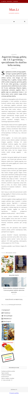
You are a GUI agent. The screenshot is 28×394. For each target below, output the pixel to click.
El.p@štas (3, 1)
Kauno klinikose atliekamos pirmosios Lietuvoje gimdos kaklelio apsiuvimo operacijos (14, 290)
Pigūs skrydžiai (5, 373)
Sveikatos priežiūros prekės (8, 371)
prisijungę (5, 304)
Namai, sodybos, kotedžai (7, 378)
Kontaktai (9, 1)
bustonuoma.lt (5, 376)
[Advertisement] (14, 36)
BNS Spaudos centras (11, 252)
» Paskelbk (15, 1)
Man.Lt (14, 9)
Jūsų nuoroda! (6, 380)
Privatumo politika (14, 393)
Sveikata (14, 54)
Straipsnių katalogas (6, 374)
